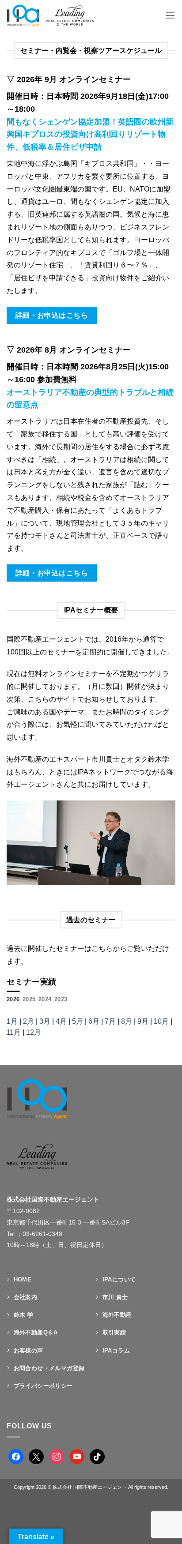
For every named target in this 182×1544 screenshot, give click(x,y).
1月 (12, 1021)
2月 (28, 1021)
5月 (77, 1021)
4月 (61, 1021)
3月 (44, 1021)
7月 (110, 1021)
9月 (142, 1021)
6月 (93, 1021)
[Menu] (170, 15)
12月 (33, 1032)
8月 (126, 1021)
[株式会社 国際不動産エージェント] (59, 15)
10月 (161, 1021)
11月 (14, 1032)
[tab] (13, 999)
